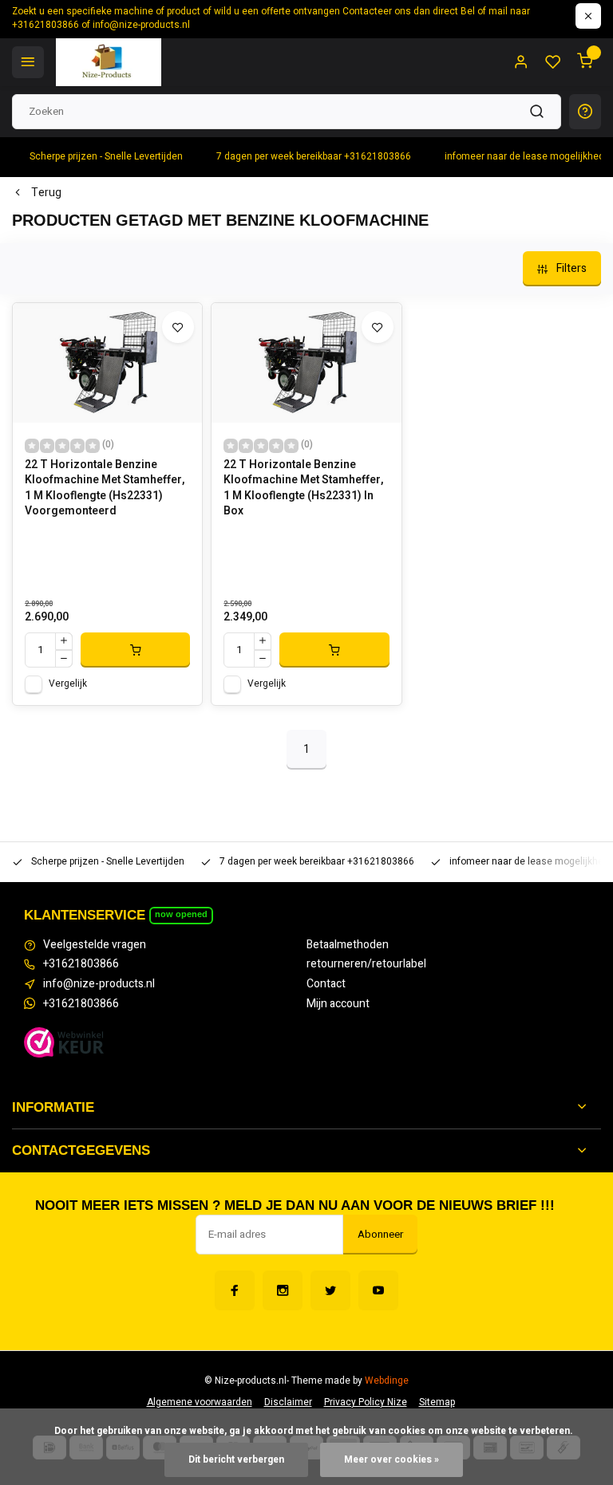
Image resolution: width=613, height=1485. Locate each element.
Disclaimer (288, 1402)
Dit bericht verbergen (236, 1460)
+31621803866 (81, 964)
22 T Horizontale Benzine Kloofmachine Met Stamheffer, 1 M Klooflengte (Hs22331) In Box (303, 488)
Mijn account (338, 1004)
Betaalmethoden (347, 945)
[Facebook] (235, 1290)
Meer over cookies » (391, 1460)
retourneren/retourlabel (366, 964)
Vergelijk (68, 684)
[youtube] (378, 1290)
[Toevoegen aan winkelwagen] (135, 650)
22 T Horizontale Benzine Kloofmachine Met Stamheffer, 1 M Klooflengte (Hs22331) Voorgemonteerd (104, 488)
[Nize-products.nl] (108, 62)
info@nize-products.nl (99, 984)
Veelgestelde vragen (94, 945)
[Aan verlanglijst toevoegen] (178, 327)
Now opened (181, 914)
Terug (46, 193)
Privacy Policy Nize (365, 1402)
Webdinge (387, 1381)
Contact (326, 984)
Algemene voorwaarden (199, 1402)
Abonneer (380, 1235)
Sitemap (437, 1402)
